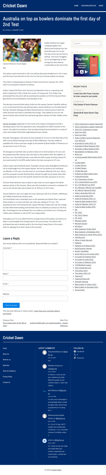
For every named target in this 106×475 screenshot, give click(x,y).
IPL (76, 210)
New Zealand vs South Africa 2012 (88, 234)
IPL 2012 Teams (81, 215)
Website (6, 294)
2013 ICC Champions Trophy (86, 129)
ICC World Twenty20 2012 (85, 190)
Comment (7, 248)
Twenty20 (79, 276)
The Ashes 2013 (81, 270)
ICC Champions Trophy (84, 179)
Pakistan (78, 243)
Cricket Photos (80, 165)
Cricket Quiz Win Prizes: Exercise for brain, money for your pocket (86, 94)
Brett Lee (78, 154)
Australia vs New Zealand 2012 (87, 149)
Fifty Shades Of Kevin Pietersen (86, 104)
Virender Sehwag (81, 282)
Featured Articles (81, 176)
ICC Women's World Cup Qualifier (88, 187)
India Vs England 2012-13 (85, 199)
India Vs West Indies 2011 (85, 207)
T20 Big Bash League (83, 265)
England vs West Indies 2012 (86, 174)
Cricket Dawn (15, 5)
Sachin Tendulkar (10, 124)
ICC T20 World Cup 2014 (85, 185)
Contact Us (52, 369)
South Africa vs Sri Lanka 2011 (87, 254)
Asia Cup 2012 (80, 132)
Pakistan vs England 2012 (85, 246)
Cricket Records (81, 171)
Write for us (60, 418)
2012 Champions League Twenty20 (89, 124)
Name (6, 274)
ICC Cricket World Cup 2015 (86, 182)
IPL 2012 (78, 212)
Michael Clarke (81, 221)
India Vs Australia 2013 (84, 196)
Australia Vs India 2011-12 (85, 143)
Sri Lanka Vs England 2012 (85, 257)
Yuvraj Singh (80, 290)
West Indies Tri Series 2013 (85, 284)
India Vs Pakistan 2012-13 (85, 204)
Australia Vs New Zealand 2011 (87, 146)
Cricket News (80, 163)
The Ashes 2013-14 (82, 273)
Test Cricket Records (83, 268)
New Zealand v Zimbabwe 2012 (87, 232)
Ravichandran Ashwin (83, 248)
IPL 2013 (78, 218)
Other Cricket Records (83, 240)
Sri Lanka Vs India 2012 (84, 259)
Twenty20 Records (82, 279)
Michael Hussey (81, 223)
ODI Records (80, 237)
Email (6, 284)
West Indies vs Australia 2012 (86, 287)
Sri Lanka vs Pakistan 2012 (85, 262)
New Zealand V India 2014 (85, 229)
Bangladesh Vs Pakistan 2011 (86, 152)
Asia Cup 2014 (80, 135)
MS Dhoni (78, 226)
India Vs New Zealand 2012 (86, 201)
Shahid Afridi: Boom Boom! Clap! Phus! (86, 114)
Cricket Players (81, 168)
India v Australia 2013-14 (85, 193)
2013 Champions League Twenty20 (89, 127)
